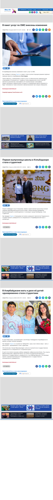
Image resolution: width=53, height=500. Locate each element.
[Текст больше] (9, 68)
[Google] (24, 103)
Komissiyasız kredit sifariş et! (9, 88)
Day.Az (18, 74)
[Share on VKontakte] (46, 30)
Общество (5, 29)
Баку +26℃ (46, 12)
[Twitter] (37, 12)
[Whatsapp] (30, 12)
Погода (34, 9)
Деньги (51, 9)
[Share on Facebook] (33, 30)
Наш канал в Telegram (10, 103)
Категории (30, 9)
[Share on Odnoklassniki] (49, 30)
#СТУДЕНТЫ (6, 227)
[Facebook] (32, 12)
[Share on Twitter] (36, 30)
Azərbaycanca (23, 9)
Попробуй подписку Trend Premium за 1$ (12, 92)
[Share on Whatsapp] (43, 30)
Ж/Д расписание (45, 9)
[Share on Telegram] (40, 30)
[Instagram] (34, 12)
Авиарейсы (39, 9)
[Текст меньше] (3, 68)
